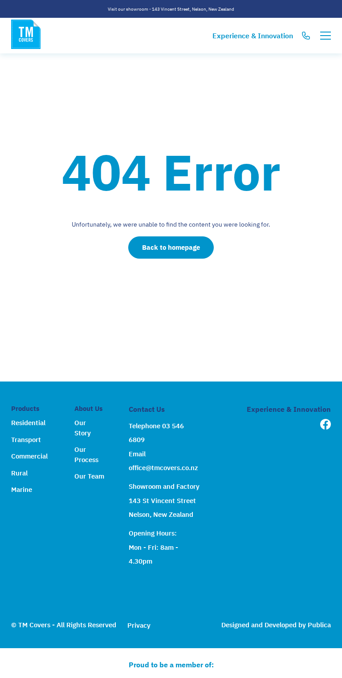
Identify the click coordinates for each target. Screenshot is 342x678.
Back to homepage (171, 247)
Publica (319, 625)
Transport (26, 439)
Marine (21, 489)
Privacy (139, 625)
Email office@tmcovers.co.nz (163, 461)
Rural (19, 473)
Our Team (89, 476)
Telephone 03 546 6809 (156, 433)
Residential (28, 422)
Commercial (29, 456)
